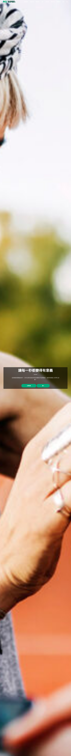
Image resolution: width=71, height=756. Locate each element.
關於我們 (26, 1)
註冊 (63, 1)
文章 (42, 1)
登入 (67, 1)
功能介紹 (32, 1)
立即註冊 (29, 385)
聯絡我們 (58, 1)
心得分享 (47, 1)
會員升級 (53, 1)
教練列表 (37, 1)
